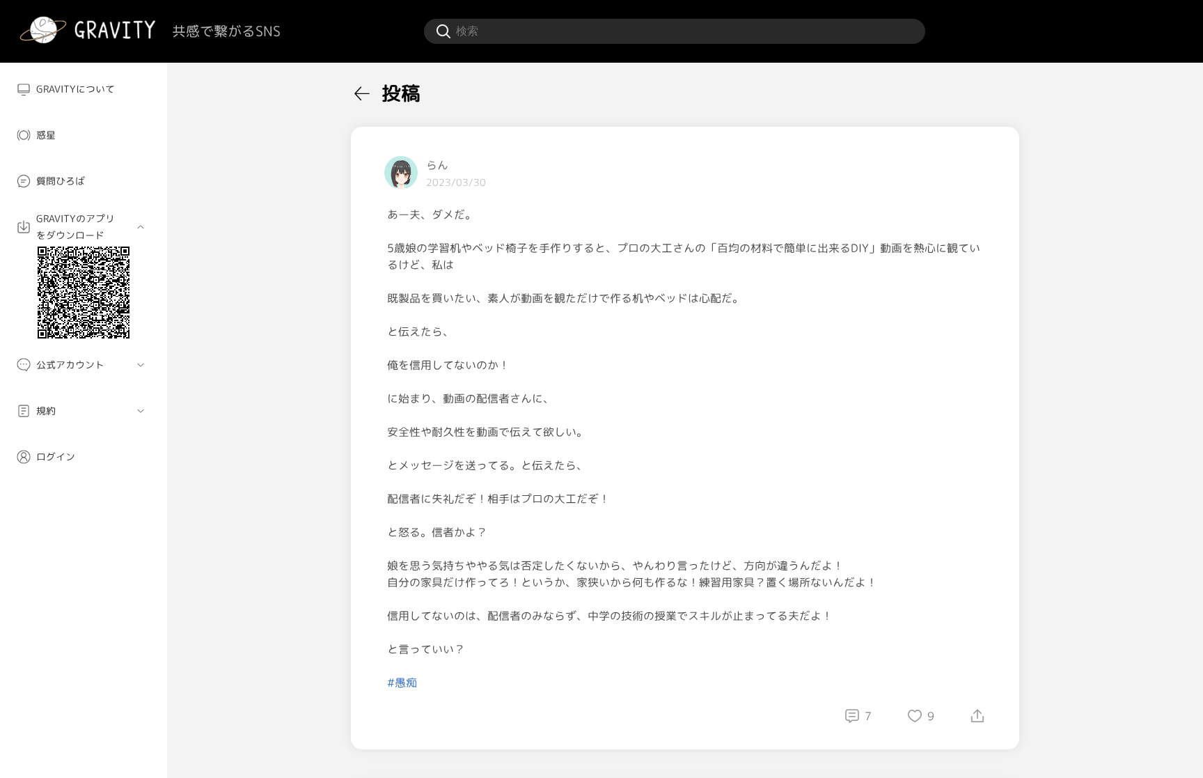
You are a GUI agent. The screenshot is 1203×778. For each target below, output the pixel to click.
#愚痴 (402, 682)
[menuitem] (83, 89)
